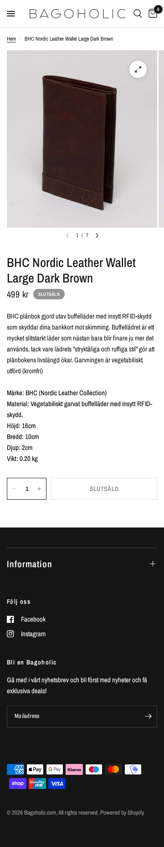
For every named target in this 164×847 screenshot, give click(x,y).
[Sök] (137, 13)
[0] (151, 13)
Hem (11, 38)
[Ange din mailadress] (148, 716)
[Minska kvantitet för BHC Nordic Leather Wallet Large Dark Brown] (14, 488)
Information (29, 564)
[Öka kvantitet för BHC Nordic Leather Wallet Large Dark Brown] (39, 488)
